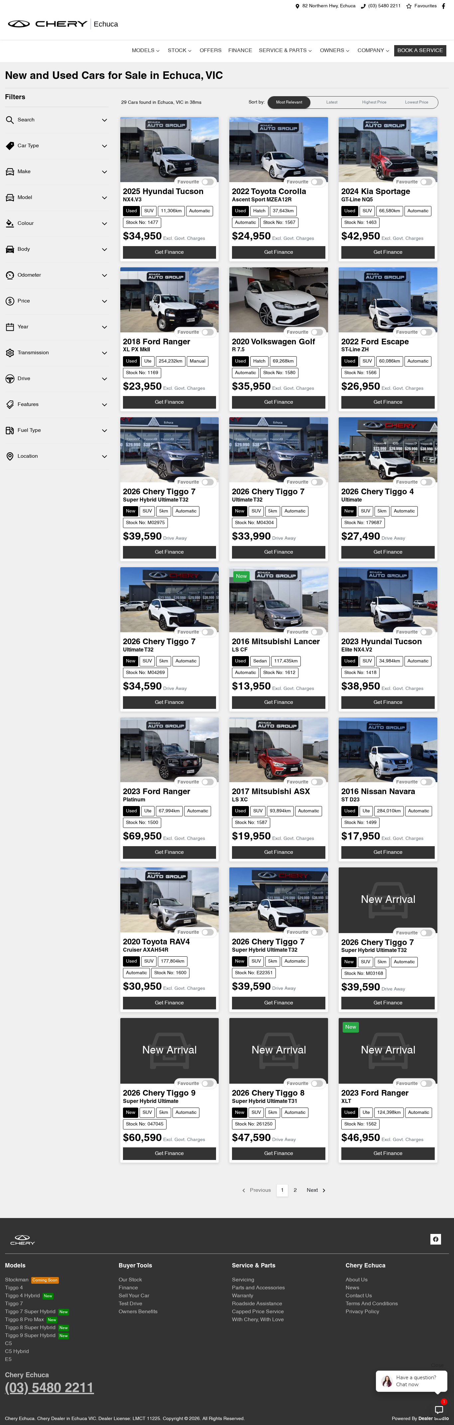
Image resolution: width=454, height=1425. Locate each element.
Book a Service (420, 50)
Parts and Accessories (258, 1288)
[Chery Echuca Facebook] (445, 6)
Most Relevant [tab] (289, 102)
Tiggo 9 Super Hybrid (30, 1335)
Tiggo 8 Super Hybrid (30, 1327)
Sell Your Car (134, 1296)
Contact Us (359, 1296)
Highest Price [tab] (374, 102)
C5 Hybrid (17, 1351)
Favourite (188, 182)
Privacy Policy (362, 1312)
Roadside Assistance (257, 1304)
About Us (357, 1280)
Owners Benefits (138, 1312)
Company (371, 50)
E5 (8, 1359)
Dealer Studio (433, 1419)
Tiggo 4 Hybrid (22, 1296)
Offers (211, 50)
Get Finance (169, 252)
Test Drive (130, 1304)
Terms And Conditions (372, 1304)
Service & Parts (283, 50)
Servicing (243, 1280)
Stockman (17, 1280)
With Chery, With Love (258, 1320)
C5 (8, 1343)
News (352, 1288)
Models (143, 50)
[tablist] (353, 102)
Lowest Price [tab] (416, 102)
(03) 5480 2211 (384, 6)
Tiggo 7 (14, 1304)
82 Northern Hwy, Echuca (329, 6)
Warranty (242, 1296)
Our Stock (130, 1280)
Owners (332, 50)
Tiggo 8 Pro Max (24, 1320)
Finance (240, 50)
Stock (177, 50)
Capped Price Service (258, 1312)
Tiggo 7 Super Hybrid (30, 1312)
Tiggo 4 (14, 1288)
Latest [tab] (331, 102)
